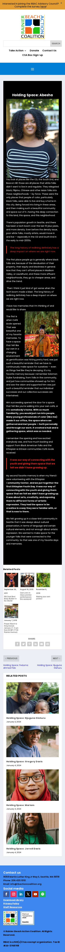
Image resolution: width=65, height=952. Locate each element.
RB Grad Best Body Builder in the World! (10, 599)
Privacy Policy (11, 903)
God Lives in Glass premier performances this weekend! (26, 596)
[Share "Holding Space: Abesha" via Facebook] (17, 644)
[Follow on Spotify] (43, 894)
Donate (34, 51)
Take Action (16, 51)
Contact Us (49, 51)
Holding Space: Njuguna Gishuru (26, 718)
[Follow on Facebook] (6, 894)
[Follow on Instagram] (14, 894)
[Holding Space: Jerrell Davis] (32, 828)
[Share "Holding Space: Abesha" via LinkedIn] (35, 644)
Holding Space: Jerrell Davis (23, 848)
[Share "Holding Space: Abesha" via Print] (48, 644)
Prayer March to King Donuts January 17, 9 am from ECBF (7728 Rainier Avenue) (11, 628)
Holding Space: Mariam (20, 805)
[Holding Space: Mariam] (32, 785)
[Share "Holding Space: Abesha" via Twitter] (23, 644)
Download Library (13, 900)
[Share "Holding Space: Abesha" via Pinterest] (29, 644)
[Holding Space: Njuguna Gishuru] (32, 698)
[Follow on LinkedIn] (21, 894)
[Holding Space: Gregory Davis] (32, 741)
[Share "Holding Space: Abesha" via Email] (42, 644)
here (43, 6)
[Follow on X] (28, 894)
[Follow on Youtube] (35, 894)
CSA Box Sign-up (32, 55)
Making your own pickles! (43, 598)
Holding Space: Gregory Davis (24, 761)
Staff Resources (12, 907)
